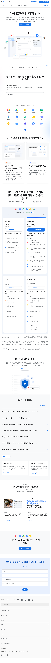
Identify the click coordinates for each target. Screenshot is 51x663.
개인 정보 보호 (3, 651)
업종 (11, 5)
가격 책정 (20, 5)
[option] (14, 67)
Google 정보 (14, 651)
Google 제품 (21, 651)
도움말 (27, 651)
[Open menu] (1, 1)
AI (15, 5)
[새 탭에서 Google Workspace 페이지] (8, 2)
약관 (9, 651)
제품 (7, 5)
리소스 (25, 5)
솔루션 (3, 5)
